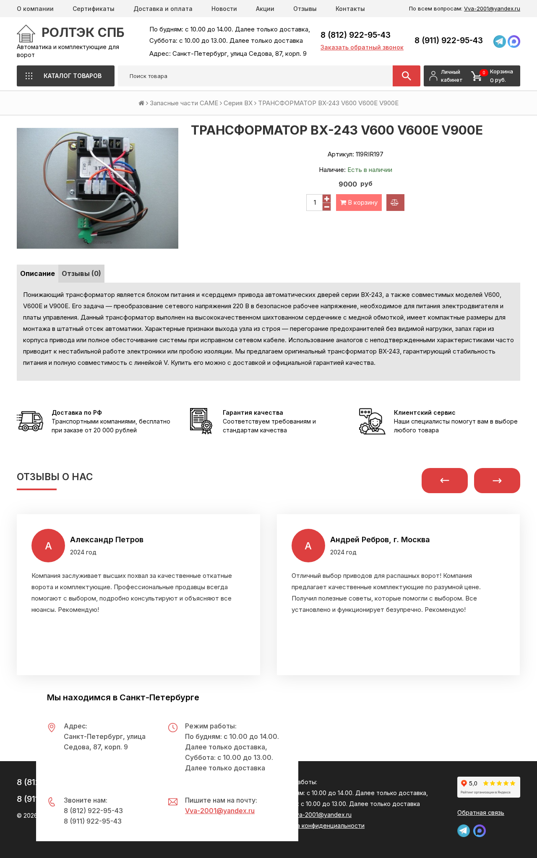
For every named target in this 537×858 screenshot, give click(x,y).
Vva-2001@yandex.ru (492, 8)
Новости (224, 8)
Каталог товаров (73, 75)
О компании (35, 8)
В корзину (362, 202)
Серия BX (238, 103)
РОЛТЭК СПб (83, 32)
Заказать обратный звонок (362, 47)
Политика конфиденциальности (318, 825)
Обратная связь (480, 812)
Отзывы (305, 8)
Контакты (350, 8)
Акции (265, 8)
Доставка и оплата (163, 8)
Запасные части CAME (184, 103)
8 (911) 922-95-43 (448, 40)
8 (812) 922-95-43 (356, 35)
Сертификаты (94, 8)
